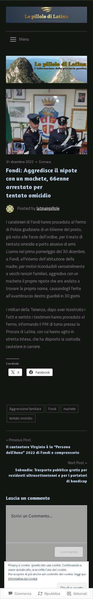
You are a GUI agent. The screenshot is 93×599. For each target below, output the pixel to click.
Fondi (52, 408)
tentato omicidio (20, 418)
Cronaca (45, 161)
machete (69, 408)
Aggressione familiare (25, 408)
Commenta (69, 552)
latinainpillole (48, 208)
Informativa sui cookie (22, 578)
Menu (24, 39)
